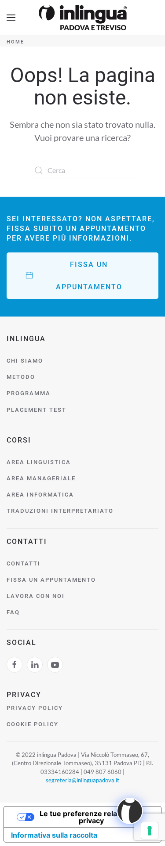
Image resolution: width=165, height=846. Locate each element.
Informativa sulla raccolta (54, 835)
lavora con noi (36, 596)
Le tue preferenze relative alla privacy (91, 817)
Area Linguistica (39, 462)
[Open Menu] (11, 17)
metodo (21, 377)
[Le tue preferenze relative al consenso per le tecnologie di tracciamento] (149, 830)
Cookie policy (33, 724)
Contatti (23, 563)
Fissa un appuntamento (89, 275)
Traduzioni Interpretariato (60, 511)
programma (29, 393)
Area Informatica (40, 494)
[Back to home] (83, 17)
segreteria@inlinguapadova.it (82, 780)
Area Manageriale (41, 478)
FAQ (13, 612)
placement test (36, 410)
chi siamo (25, 360)
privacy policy (35, 708)
